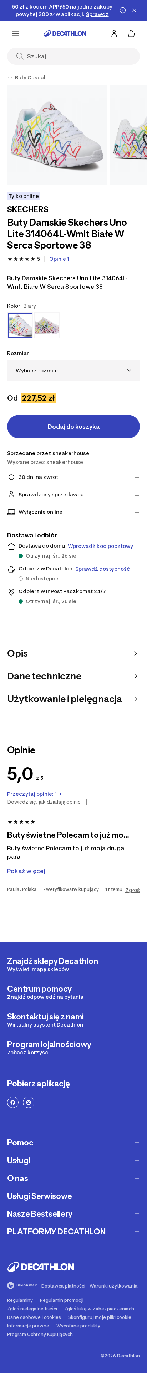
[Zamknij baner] (134, 10)
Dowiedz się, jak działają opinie (44, 802)
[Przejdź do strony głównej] (65, 33)
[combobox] (73, 370)
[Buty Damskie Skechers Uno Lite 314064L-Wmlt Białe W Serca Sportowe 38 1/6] (57, 135)
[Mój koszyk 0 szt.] (131, 33)
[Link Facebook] (13, 1102)
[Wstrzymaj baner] (122, 10)
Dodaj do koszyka (74, 426)
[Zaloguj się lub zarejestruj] (114, 33)
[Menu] (15, 33)
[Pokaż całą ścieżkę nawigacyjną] (10, 77)
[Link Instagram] (28, 1102)
